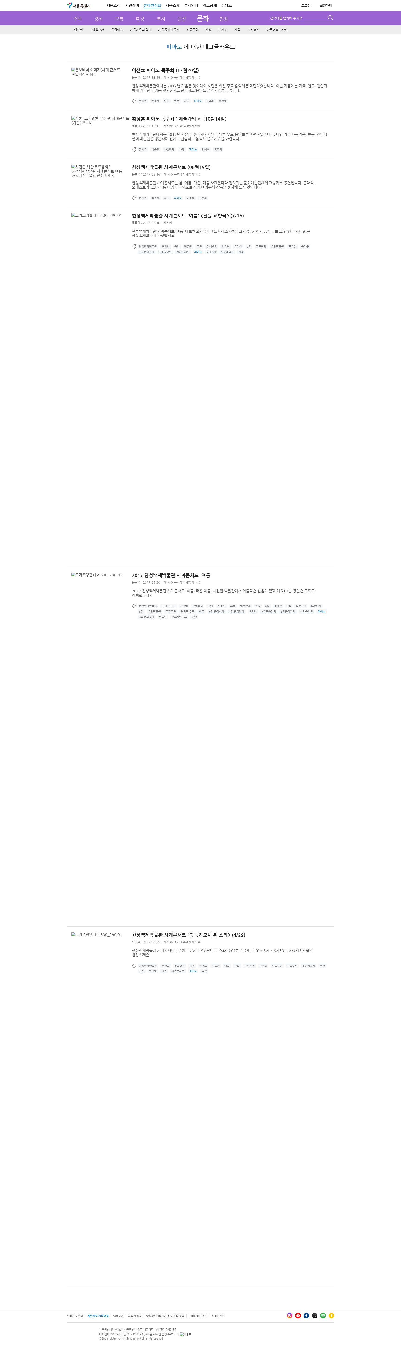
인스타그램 (289, 1315)
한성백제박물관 (148, 246)
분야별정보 (152, 5)
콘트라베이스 (179, 616)
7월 (249, 246)
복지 (161, 19)
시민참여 (132, 5)
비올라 (163, 616)
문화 (203, 18)
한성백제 (169, 149)
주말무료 (171, 611)
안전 (182, 19)
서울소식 (113, 5)
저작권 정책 (135, 1315)
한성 (176, 101)
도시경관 (253, 30)
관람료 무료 (187, 611)
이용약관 (118, 1315)
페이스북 (306, 1315)
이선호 (223, 101)
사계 (186, 101)
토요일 (292, 246)
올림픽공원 (277, 246)
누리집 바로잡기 (198, 1315)
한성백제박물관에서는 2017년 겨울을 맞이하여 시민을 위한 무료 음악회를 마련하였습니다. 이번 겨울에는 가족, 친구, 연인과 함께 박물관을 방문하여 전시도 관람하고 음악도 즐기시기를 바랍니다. (229, 88)
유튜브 (298, 1315)
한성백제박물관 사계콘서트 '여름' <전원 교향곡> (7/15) (188, 215)
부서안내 (191, 5)
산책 (141, 971)
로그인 (305, 5)
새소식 (78, 30)
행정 (223, 19)
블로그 (323, 1315)
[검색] (331, 18)
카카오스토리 (331, 1315)
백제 (166, 101)
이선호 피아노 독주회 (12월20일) (165, 70)
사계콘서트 (183, 251)
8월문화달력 (288, 611)
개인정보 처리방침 (98, 1315)
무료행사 (316, 606)
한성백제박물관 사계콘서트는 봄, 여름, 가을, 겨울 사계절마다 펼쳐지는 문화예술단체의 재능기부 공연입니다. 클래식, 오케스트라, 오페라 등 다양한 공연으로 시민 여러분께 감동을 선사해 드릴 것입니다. (223, 185)
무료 (199, 246)
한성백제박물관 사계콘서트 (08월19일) (171, 167)
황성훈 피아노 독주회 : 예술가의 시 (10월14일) (179, 118)
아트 (164, 971)
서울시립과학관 (140, 30)
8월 (141, 611)
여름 (201, 611)
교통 (119, 19)
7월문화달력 (269, 611)
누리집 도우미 (75, 1315)
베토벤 (190, 198)
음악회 (165, 246)
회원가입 (326, 5)
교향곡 (203, 198)
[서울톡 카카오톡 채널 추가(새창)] (185, 1334)
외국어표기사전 (277, 30)
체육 (237, 30)
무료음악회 (227, 251)
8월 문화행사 (146, 616)
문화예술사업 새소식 (187, 77)
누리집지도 (218, 1315)
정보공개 (210, 5)
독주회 (210, 101)
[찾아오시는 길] (168, 1329)
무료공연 (301, 606)
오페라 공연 (168, 606)
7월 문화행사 (146, 251)
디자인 (222, 30)
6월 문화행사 (216, 611)
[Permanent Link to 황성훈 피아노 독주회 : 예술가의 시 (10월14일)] (101, 118)
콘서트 (143, 101)
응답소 (226, 5)
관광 (208, 30)
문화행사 (198, 606)
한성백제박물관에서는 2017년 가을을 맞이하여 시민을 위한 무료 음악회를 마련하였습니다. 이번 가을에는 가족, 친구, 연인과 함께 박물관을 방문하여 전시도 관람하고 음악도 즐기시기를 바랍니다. (229, 136)
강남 (194, 616)
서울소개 (173, 5)
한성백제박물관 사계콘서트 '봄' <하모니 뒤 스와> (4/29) (188, 935)
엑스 (314, 1315)
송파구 (305, 246)
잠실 (257, 606)
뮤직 (204, 971)
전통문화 (192, 30)
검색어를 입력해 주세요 (286, 18)
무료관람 (261, 246)
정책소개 (98, 30)
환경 (140, 19)
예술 (227, 965)
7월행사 (211, 251)
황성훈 (205, 149)
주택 (77, 19)
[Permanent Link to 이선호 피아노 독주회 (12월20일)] (101, 70)
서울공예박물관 (168, 30)
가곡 (241, 251)
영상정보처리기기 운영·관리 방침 (165, 1315)
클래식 (238, 246)
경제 (98, 19)
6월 (267, 606)
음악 (322, 965)
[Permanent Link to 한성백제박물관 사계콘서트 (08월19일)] (101, 167)
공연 (176, 246)
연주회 (226, 246)
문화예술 (117, 30)
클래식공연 (165, 251)
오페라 (253, 611)
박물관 (155, 101)
